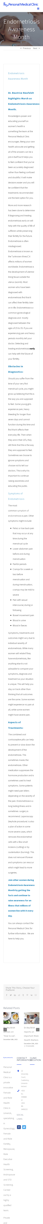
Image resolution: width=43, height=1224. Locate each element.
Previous (27, 48)
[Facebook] (19, 1127)
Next (35, 48)
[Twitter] (24, 1127)
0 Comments (30, 1046)
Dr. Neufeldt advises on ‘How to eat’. (9, 1031)
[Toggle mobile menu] (38, 8)
